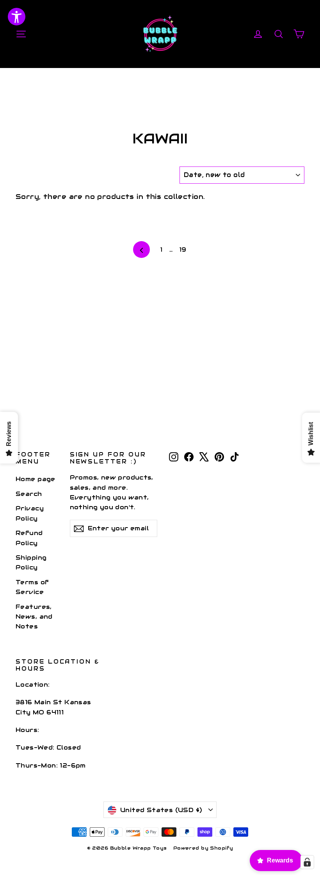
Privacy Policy (30, 513)
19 (183, 249)
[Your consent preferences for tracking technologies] (307, 862)
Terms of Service (32, 587)
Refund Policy (29, 538)
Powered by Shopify (203, 848)
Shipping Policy (31, 562)
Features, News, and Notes (34, 617)
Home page (35, 479)
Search (29, 494)
